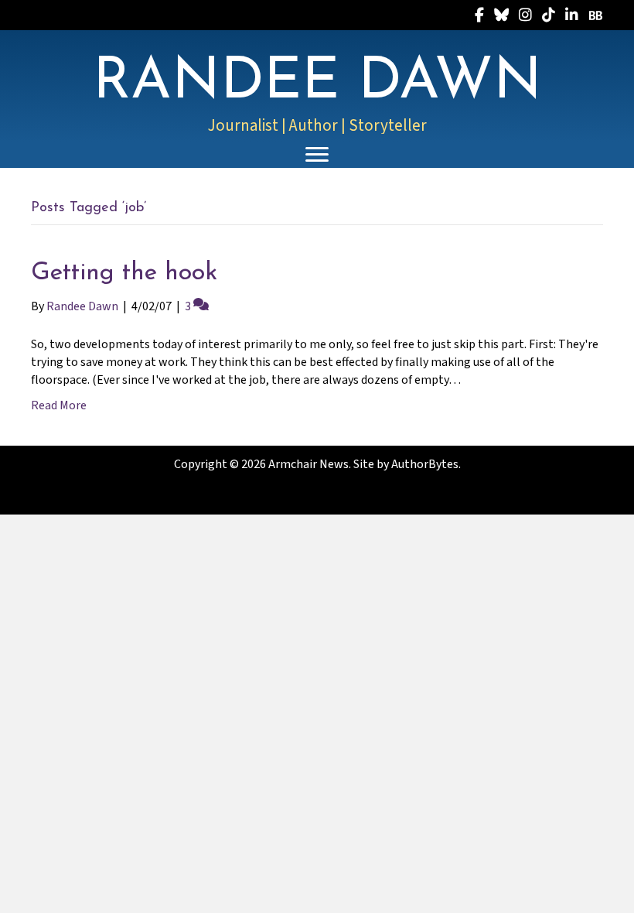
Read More (59, 405)
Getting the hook (124, 273)
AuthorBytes (424, 464)
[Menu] (317, 155)
